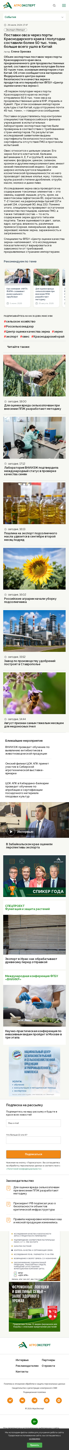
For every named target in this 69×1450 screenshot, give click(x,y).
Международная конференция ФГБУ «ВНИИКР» (31, 977)
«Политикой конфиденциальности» (24, 1169)
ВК (51, 316)
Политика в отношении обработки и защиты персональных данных (34, 1384)
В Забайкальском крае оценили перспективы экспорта (29, 845)
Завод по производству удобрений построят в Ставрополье (29, 662)
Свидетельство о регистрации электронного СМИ (34, 1388)
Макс (44, 316)
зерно (58, 331)
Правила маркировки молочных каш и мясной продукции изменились (37, 1221)
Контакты (22, 1371)
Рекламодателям (27, 1365)
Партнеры (48, 1360)
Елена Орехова (21, 51)
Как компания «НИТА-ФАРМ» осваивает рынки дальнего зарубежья (17, 293)
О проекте (48, 1365)
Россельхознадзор (20, 326)
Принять (34, 1445)
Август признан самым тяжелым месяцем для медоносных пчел (34, 724)
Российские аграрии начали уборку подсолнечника (30, 600)
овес (25, 336)
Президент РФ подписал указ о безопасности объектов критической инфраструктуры (34, 1206)
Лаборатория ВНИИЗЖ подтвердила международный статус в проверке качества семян (31, 471)
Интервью (25, 831)
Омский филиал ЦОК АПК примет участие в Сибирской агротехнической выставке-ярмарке (27, 768)
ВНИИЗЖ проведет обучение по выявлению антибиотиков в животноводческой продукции (27, 750)
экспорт (12, 336)
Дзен (38, 316)
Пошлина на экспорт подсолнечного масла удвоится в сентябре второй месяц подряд (30, 536)
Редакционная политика (34, 1392)
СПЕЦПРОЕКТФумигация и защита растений (27, 907)
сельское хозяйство (20, 321)
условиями (34, 1438)
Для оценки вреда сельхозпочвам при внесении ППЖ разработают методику (45, 294)
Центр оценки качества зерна (28, 331)
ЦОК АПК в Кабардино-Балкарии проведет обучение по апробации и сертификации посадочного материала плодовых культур (27, 790)
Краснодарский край (49, 336)
